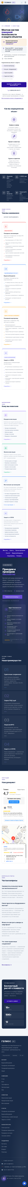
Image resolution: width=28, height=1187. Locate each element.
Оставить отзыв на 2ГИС (15, 1178)
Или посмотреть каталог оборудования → (12, 98)
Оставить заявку (12, 1001)
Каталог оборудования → (11, 217)
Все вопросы (7, 965)
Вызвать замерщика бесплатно (14, 84)
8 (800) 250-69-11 (15, 90)
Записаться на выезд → (12, 597)
